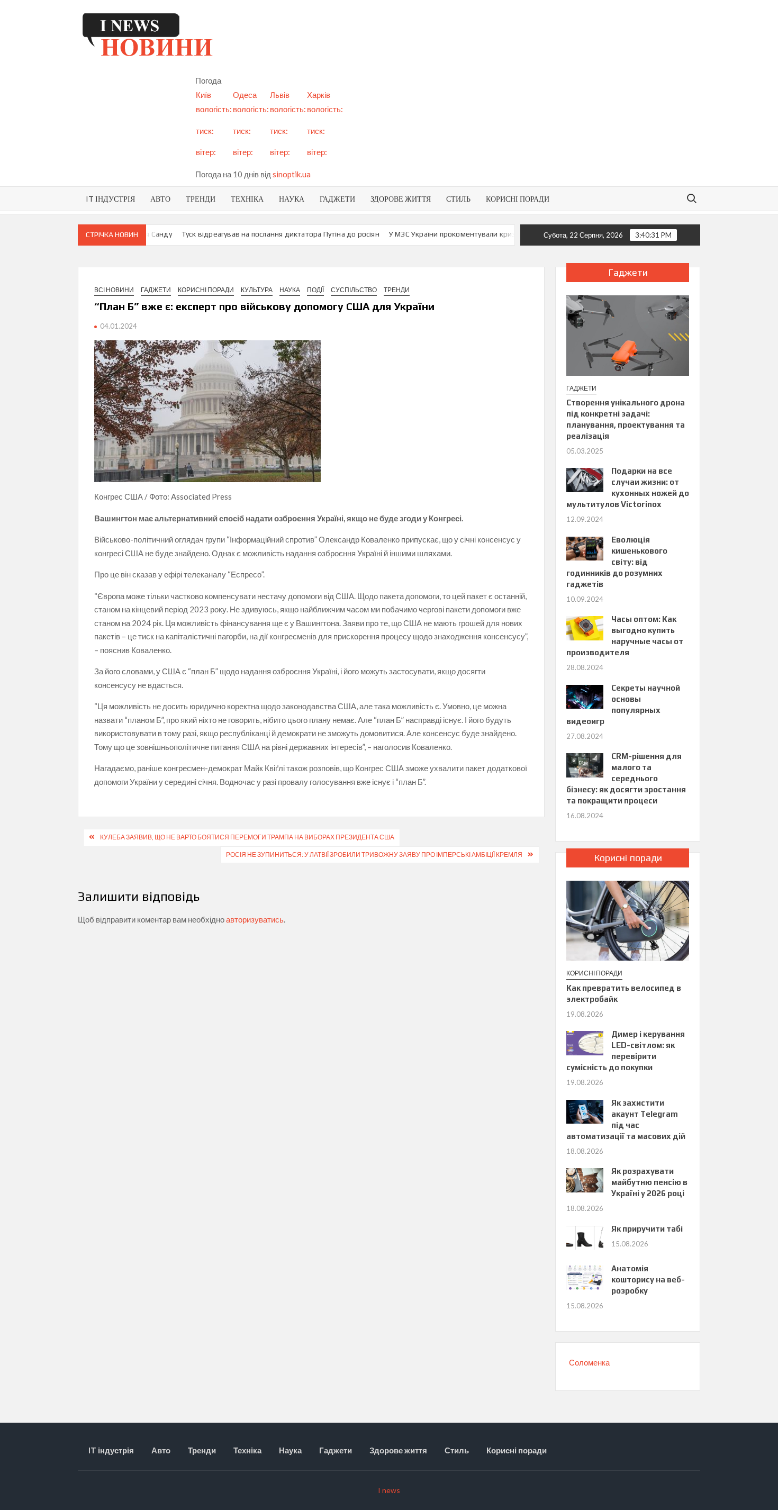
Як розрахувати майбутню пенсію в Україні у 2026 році (649, 1182)
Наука (291, 198)
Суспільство (354, 290)
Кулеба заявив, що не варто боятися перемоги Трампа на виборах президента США (247, 837)
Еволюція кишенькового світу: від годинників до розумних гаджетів (616, 562)
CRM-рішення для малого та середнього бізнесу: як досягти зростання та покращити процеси (626, 778)
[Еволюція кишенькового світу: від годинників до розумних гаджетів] (584, 547)
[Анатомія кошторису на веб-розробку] (584, 1276)
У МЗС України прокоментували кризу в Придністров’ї (463, 234)
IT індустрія (110, 198)
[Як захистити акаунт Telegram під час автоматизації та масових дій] (584, 1110)
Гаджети (337, 198)
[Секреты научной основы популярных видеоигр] (584, 695)
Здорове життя (400, 198)
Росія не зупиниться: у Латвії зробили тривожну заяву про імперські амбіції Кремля (374, 854)
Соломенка (589, 1362)
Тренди (200, 198)
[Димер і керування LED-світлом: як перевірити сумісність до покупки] (584, 1042)
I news (389, 1490)
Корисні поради (517, 198)
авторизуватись (255, 919)
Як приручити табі (647, 1228)
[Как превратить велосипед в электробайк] (627, 919)
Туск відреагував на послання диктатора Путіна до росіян (262, 234)
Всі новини (114, 290)
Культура (257, 290)
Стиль (458, 198)
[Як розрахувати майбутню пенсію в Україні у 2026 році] (584, 1179)
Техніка (247, 198)
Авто (160, 198)
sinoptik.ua (292, 174)
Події (315, 290)
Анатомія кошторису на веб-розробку (648, 1279)
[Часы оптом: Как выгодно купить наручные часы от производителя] (584, 627)
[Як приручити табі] (584, 1236)
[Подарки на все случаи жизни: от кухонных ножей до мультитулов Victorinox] (584, 479)
